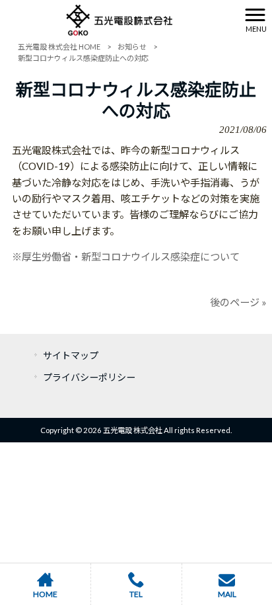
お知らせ (132, 46)
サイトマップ (70, 355)
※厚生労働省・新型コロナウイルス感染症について (126, 256)
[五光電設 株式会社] (119, 18)
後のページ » (238, 302)
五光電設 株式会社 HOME (59, 46)
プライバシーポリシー (89, 377)
